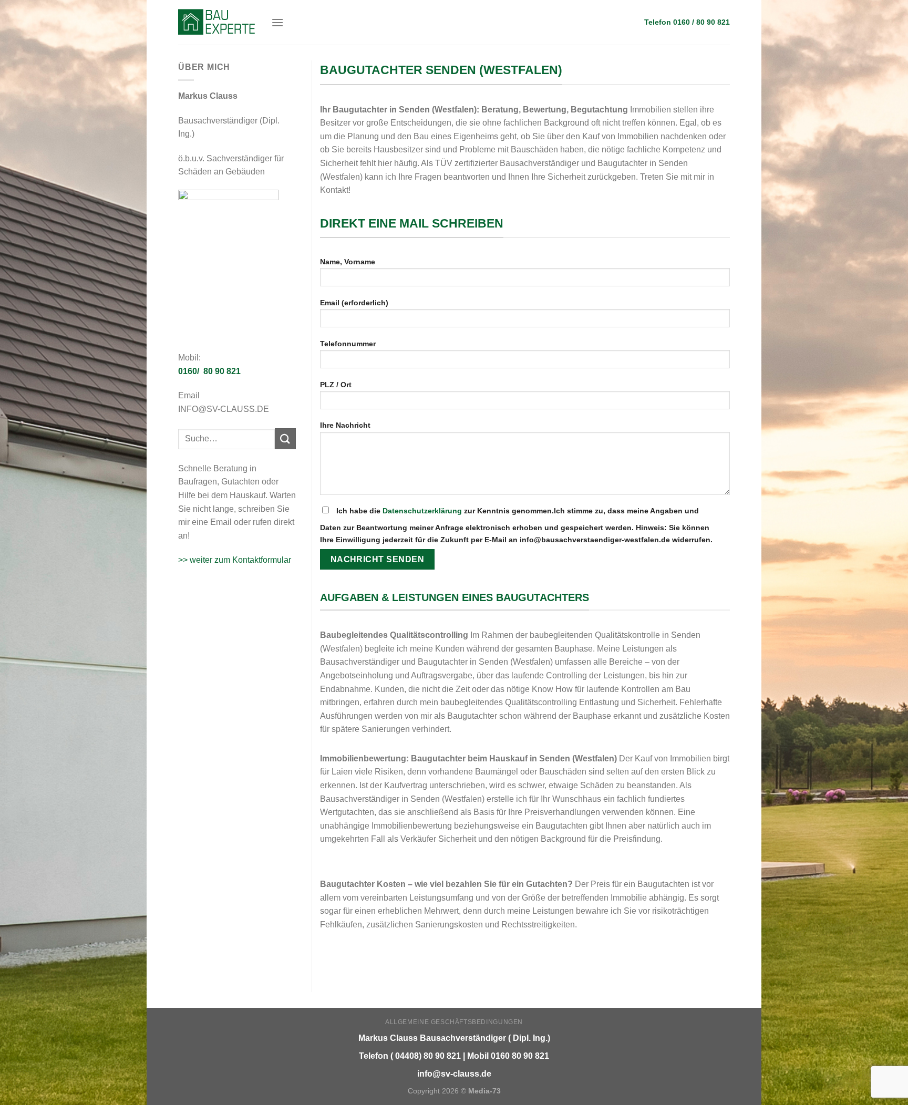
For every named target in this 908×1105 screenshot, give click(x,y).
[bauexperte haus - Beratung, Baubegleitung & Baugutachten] (216, 22)
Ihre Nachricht (345, 425)
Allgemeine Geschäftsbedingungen (454, 1022)
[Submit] (285, 438)
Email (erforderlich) (354, 302)
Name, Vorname (347, 261)
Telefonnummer (348, 343)
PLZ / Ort (336, 384)
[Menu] (277, 22)
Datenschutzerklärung (422, 511)
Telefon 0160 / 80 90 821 (687, 22)
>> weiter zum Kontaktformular (234, 559)
